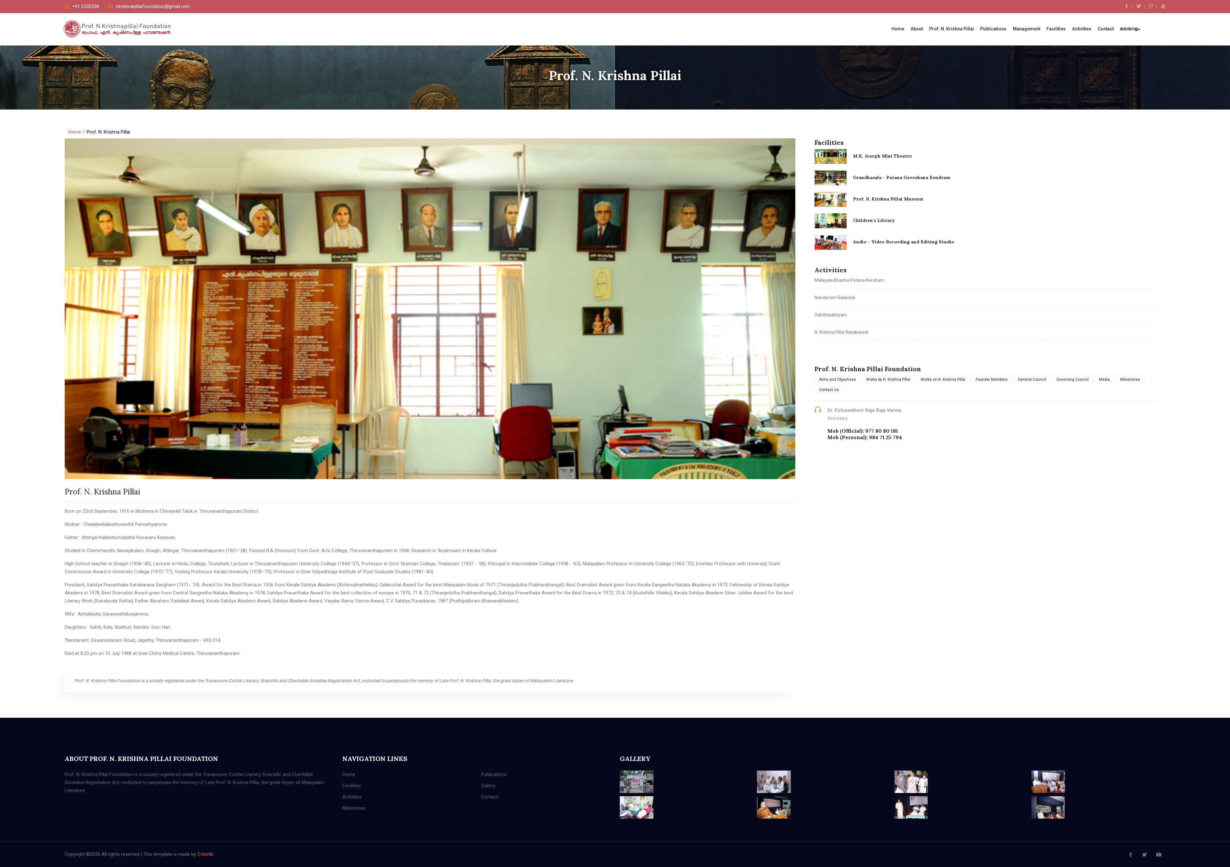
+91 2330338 (85, 6)
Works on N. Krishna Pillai (943, 379)
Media (1104, 379)
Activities (352, 797)
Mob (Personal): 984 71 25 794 (864, 437)
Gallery (488, 786)
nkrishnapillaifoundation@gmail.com (153, 6)
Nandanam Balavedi (835, 297)
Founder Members (992, 379)
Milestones (1130, 379)
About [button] (917, 28)
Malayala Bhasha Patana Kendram (849, 280)
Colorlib (205, 854)
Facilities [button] (1056, 28)
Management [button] (1026, 28)
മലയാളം (1130, 29)
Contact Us (829, 390)
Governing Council (1072, 379)
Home (897, 28)
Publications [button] (993, 28)
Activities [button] (1081, 28)
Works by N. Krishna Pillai (888, 379)
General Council (1032, 379)
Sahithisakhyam (831, 314)
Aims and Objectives (837, 379)
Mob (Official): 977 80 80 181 (862, 431)
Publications (494, 774)
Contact (1106, 28)
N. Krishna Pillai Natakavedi (841, 332)
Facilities (351, 786)
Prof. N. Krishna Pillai (951, 28)
